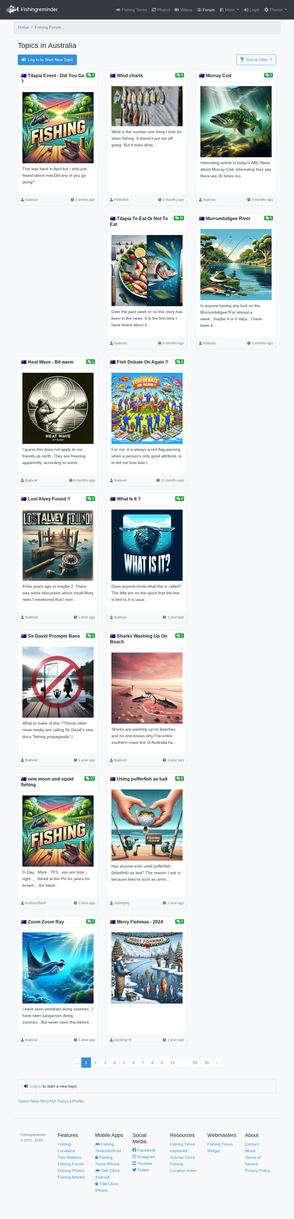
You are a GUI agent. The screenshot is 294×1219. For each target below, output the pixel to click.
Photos (163, 9)
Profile (78, 1101)
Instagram (146, 1156)
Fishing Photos (71, 1170)
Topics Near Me (32, 1101)
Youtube (144, 1163)
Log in (35, 1086)
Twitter (143, 1170)
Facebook (146, 1150)
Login (254, 9)
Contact (252, 1144)
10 (172, 1062)
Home (23, 27)
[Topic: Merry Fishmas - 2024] (147, 969)
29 (195, 1062)
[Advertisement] (58, 259)
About (250, 1150)
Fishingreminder (38, 9)
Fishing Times (134, 9)
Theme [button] (276, 9)
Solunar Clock (182, 1157)
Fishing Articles (71, 1177)
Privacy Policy (257, 1170)
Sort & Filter (257, 59)
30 (206, 1062)
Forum (208, 9)
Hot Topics (59, 1101)
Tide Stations (69, 1157)
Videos (185, 9)
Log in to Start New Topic (50, 59)
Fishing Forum (71, 1164)
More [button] (230, 9)
